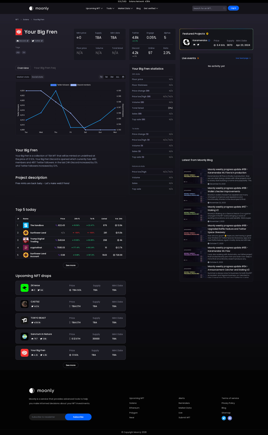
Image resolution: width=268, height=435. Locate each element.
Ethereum (134, 407)
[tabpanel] (70, 108)
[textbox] (56, 183)
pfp (18, 52)
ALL (117, 77)
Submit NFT (184, 417)
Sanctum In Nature (41, 334)
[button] (40, 32)
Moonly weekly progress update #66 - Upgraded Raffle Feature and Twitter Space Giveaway (228, 229)
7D (101, 77)
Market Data (185, 407)
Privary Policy (228, 403)
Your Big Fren (38, 350)
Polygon (133, 412)
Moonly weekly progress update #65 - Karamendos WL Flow (228, 249)
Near (131, 417)
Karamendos (200, 40)
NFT (17, 19)
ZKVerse (35, 285)
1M (106, 77)
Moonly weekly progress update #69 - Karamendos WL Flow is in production (228, 171)
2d (24, 52)
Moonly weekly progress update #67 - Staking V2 (228, 208)
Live (180, 412)
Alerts (182, 398)
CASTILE (35, 301)
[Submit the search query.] (224, 8)
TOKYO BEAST (38, 317)
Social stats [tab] (37, 77)
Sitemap (226, 412)
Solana (26, 19)
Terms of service (230, 398)
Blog (139, 8)
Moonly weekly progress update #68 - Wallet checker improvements (228, 189)
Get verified (149, 8)
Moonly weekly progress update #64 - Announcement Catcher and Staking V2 (228, 268)
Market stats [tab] (23, 77)
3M (111, 77)
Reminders (184, 403)
